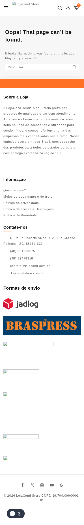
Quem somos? (14, 190)
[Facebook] (22, 485)
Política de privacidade (21, 203)
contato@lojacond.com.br (30, 266)
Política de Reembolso (21, 215)
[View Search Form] (59, 7)
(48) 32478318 (21, 258)
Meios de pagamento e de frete (27, 196)
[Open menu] (6, 7)
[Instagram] (42, 485)
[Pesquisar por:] (42, 67)
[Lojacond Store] (34, 8)
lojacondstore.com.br (27, 273)
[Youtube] (52, 485)
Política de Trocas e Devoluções (28, 209)
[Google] (61, 485)
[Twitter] (32, 485)
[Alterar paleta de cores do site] (16, 513)
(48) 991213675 (22, 251)
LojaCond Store (28, 495)
